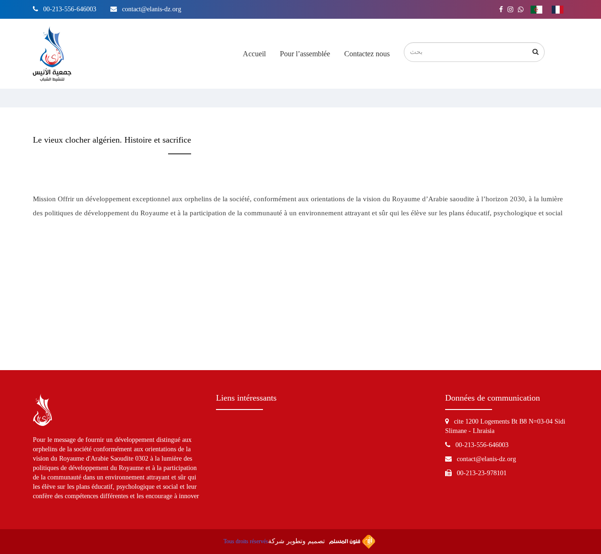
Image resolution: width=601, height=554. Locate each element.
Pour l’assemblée (305, 54)
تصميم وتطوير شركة (297, 541)
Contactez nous (367, 54)
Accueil (254, 54)
